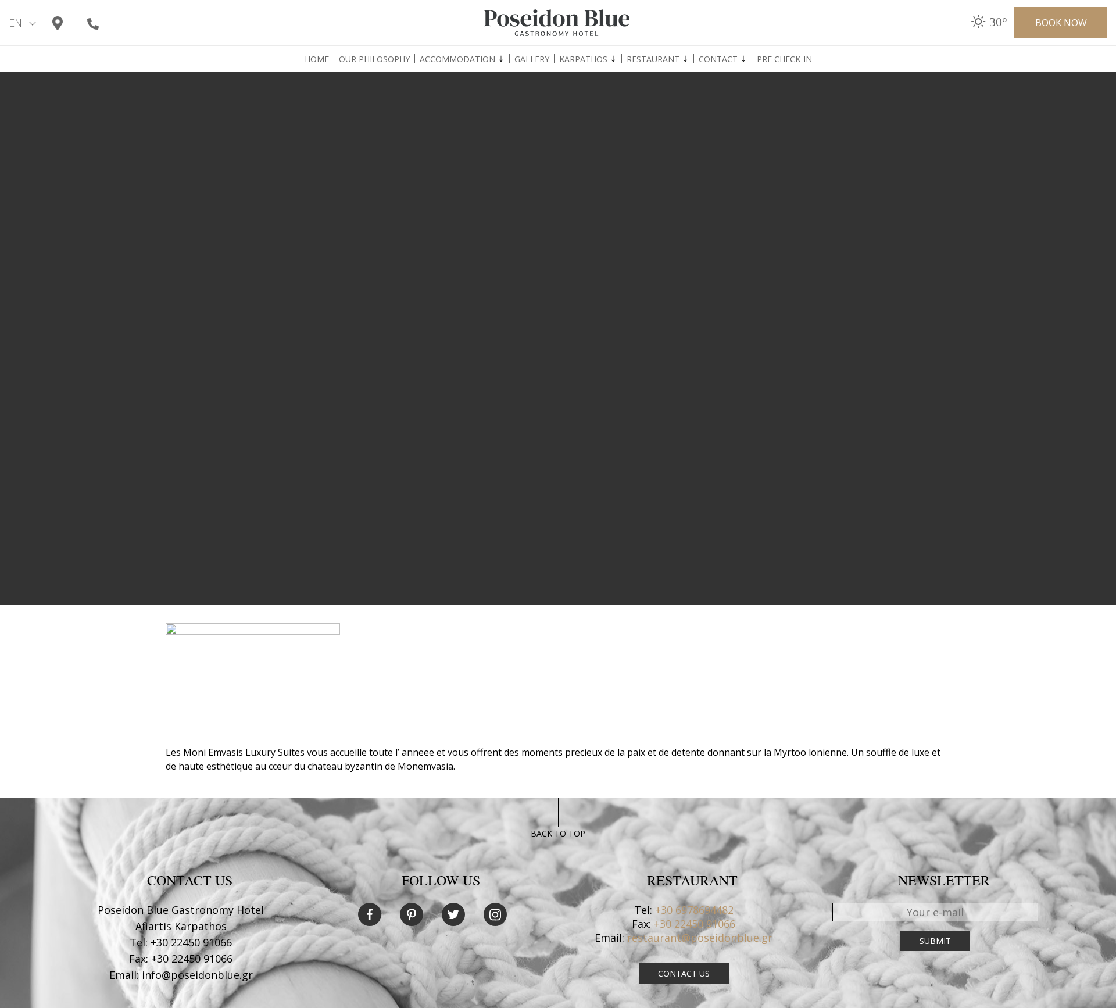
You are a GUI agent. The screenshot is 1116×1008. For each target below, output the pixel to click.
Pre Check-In (784, 59)
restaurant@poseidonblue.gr (699, 938)
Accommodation (457, 59)
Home (317, 59)
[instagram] (495, 914)
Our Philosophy (374, 59)
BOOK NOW (1061, 22)
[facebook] (369, 914)
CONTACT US (684, 973)
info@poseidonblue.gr (197, 975)
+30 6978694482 (694, 910)
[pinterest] (411, 914)
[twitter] (453, 914)
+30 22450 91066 (191, 942)
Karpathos (583, 59)
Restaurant (653, 59)
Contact (718, 59)
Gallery (531, 59)
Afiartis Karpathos (181, 926)
